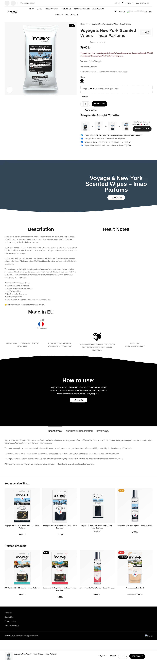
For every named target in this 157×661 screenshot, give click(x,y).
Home (82, 24)
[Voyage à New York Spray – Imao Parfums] (135, 505)
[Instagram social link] (13, 3)
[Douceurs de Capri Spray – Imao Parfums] (97, 568)
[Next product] (151, 23)
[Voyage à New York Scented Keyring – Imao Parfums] (97, 505)
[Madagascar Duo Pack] (135, 568)
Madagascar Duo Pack (134, 588)
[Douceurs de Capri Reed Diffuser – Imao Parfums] (59, 568)
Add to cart (99, 104)
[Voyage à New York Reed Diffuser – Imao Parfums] (22, 505)
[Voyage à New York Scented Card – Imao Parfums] (59, 505)
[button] (116, 197)
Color (83, 77)
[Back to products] (148, 23)
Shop (88, 24)
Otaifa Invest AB (17, 636)
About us (8, 613)
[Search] (152, 3)
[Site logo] (12, 12)
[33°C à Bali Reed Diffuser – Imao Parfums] (22, 568)
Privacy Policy (10, 621)
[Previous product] (145, 23)
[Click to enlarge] (9, 90)
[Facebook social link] (7, 3)
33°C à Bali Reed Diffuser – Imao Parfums (22, 588)
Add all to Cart (142, 129)
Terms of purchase (12, 625)
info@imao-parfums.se (27, 3)
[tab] (55, 430)
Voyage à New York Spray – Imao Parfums (135, 526)
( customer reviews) (97, 42)
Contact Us (9, 617)
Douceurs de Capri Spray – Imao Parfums (97, 588)
